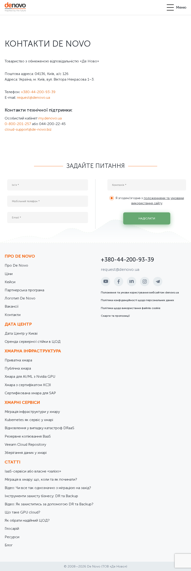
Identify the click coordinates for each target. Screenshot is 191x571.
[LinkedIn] (131, 281)
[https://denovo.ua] (15, 7)
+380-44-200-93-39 (38, 92)
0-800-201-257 (18, 124)
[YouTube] (105, 281)
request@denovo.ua (33, 97)
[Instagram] (144, 281)
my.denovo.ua (50, 118)
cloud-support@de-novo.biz (28, 129)
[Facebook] (118, 281)
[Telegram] (157, 281)
